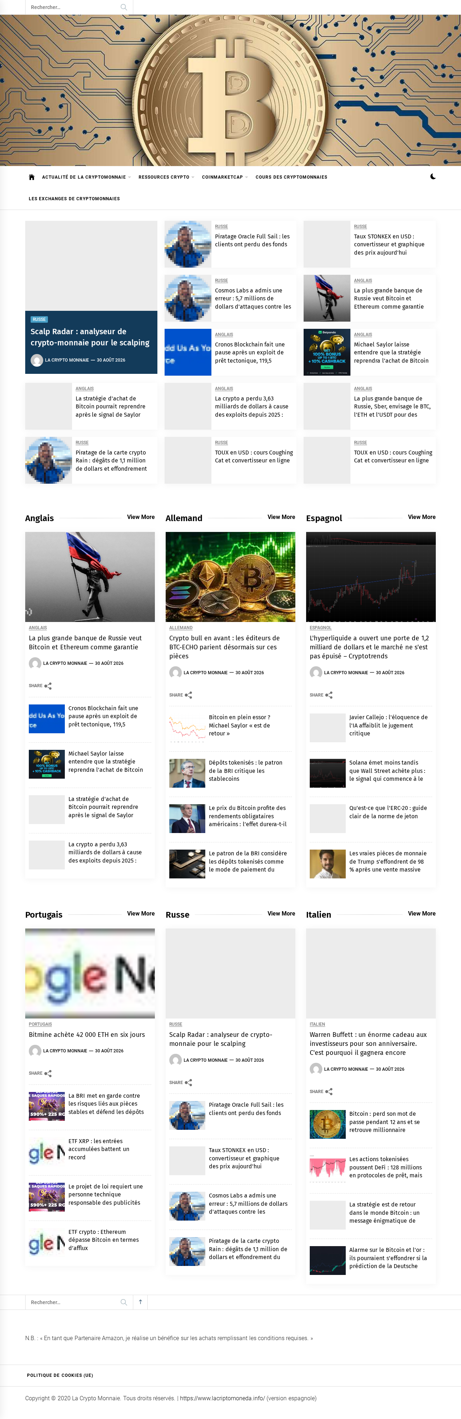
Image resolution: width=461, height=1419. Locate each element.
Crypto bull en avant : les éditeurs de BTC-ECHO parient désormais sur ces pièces (224, 647)
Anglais (363, 280)
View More (141, 517)
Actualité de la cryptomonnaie (84, 177)
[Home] (32, 177)
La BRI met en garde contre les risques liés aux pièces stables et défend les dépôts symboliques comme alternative (106, 1112)
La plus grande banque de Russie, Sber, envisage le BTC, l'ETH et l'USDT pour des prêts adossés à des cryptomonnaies (392, 414)
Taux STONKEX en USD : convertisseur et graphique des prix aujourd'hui (389, 244)
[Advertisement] (230, 112)
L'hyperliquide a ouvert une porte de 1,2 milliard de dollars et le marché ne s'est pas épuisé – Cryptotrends (369, 647)
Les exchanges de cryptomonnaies (74, 198)
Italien (317, 1024)
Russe (39, 319)
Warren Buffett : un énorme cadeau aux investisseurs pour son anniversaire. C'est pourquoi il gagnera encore (368, 1044)
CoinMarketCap (222, 177)
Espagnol (321, 628)
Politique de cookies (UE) (60, 1375)
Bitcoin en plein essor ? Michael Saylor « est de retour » (239, 725)
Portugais (40, 1024)
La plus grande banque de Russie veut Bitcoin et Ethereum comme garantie (389, 298)
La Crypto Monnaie (67, 360)
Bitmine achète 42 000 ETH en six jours (87, 1035)
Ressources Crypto (164, 177)
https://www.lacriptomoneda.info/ (222, 1398)
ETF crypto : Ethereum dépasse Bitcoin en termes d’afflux (103, 1240)
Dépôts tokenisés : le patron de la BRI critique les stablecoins (245, 770)
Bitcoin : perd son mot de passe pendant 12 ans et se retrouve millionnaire (384, 1121)
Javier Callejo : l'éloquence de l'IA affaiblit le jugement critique (388, 725)
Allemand (181, 628)
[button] (433, 177)
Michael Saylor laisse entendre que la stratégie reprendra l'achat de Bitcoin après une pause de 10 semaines (391, 360)
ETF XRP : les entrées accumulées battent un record (98, 1149)
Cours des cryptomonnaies (291, 177)
